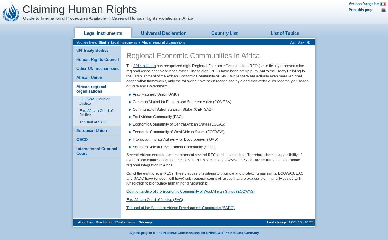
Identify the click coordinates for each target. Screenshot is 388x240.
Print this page (361, 10)
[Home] (11, 12)
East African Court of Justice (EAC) (154, 200)
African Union (89, 77)
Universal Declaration (163, 33)
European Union (91, 130)
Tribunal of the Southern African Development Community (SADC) (180, 208)
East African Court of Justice (96, 113)
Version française (364, 4)
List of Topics (285, 33)
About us (85, 222)
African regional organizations (163, 42)
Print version (125, 222)
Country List (224, 33)
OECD (82, 139)
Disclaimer (104, 222)
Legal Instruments (103, 33)
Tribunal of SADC (93, 122)
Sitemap (145, 222)
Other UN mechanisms (97, 68)
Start (102, 42)
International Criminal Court (96, 151)
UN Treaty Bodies (92, 50)
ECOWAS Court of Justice (94, 101)
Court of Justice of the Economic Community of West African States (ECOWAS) (190, 191)
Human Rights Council (97, 59)
